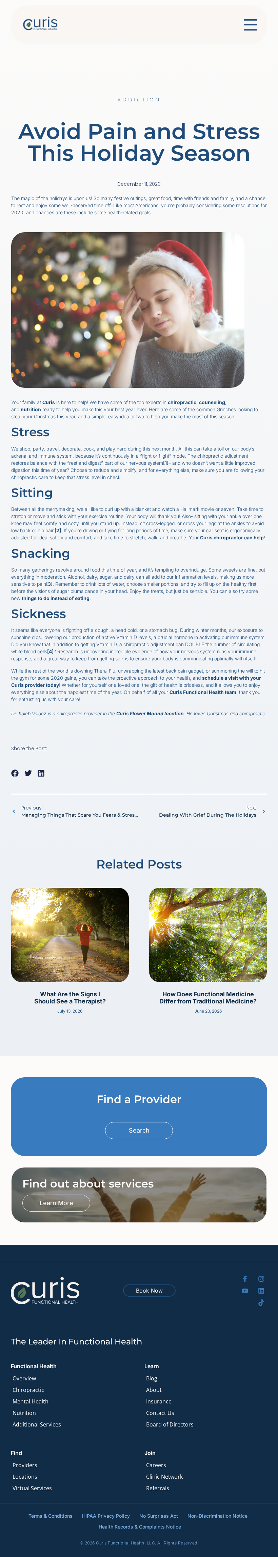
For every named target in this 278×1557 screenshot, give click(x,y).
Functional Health (34, 1366)
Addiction (139, 100)
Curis (48, 402)
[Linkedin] (261, 1291)
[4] (50, 651)
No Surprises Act (158, 1516)
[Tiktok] (261, 1303)
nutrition (31, 409)
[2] (58, 530)
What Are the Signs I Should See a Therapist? (70, 998)
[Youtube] (245, 1291)
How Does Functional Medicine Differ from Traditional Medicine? (208, 998)
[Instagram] (261, 1279)
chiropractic (182, 402)
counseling (212, 402)
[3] (49, 584)
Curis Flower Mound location (150, 713)
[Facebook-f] (245, 1279)
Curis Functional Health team (203, 692)
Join (150, 1453)
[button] (15, 773)
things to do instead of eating (56, 598)
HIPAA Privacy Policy (106, 1516)
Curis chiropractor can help (232, 537)
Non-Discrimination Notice (217, 1516)
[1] (165, 463)
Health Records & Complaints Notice (140, 1527)
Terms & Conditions (50, 1516)
